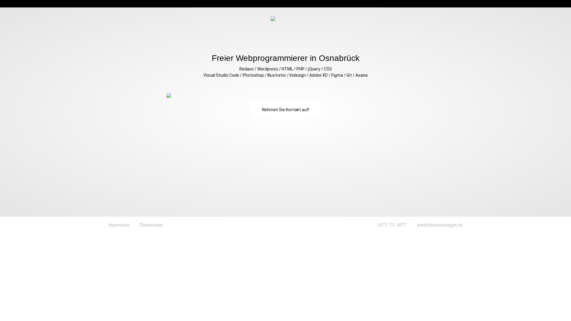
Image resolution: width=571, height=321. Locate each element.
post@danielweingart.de (439, 224)
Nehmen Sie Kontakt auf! (285, 109)
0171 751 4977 (392, 224)
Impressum (119, 224)
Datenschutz (151, 224)
